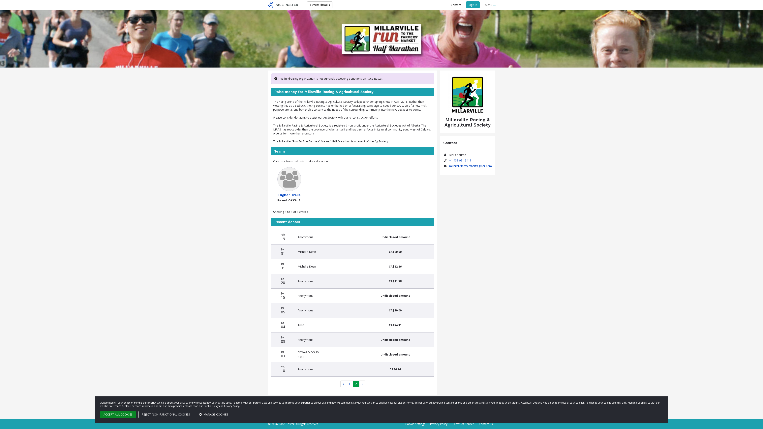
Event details (320, 5)
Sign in (473, 5)
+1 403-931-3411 (460, 160)
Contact (456, 5)
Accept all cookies (118, 414)
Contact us (486, 424)
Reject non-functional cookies (166, 414)
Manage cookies (215, 414)
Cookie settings (415, 424)
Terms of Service (463, 424)
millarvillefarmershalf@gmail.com (470, 166)
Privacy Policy (438, 424)
